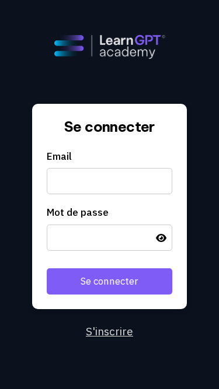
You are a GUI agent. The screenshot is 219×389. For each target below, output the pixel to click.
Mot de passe (78, 212)
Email (59, 156)
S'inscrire (109, 331)
